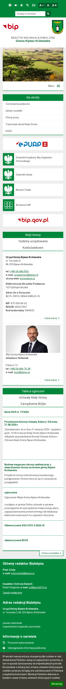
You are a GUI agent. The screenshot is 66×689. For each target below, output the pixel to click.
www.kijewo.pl (27, 278)
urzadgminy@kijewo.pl (26, 275)
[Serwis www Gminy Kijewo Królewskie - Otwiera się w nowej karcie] (57, 27)
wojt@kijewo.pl (22, 372)
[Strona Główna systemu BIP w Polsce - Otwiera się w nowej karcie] (10, 27)
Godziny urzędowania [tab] (33, 241)
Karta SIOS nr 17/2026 (16, 412)
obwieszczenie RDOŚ (16, 540)
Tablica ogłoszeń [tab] (33, 391)
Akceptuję (56, 684)
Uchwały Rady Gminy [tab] (33, 397)
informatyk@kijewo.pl (22, 573)
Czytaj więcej (50, 318)
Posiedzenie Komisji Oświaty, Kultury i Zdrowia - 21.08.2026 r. (31, 423)
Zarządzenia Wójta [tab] (33, 404)
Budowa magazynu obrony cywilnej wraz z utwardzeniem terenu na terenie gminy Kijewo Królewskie (29, 467)
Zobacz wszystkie (50, 553)
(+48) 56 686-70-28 (20, 368)
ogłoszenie (10, 492)
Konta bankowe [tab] (33, 247)
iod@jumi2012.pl (38, 587)
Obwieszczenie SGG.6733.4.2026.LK (24, 525)
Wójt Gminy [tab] (33, 235)
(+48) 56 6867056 (19, 271)
